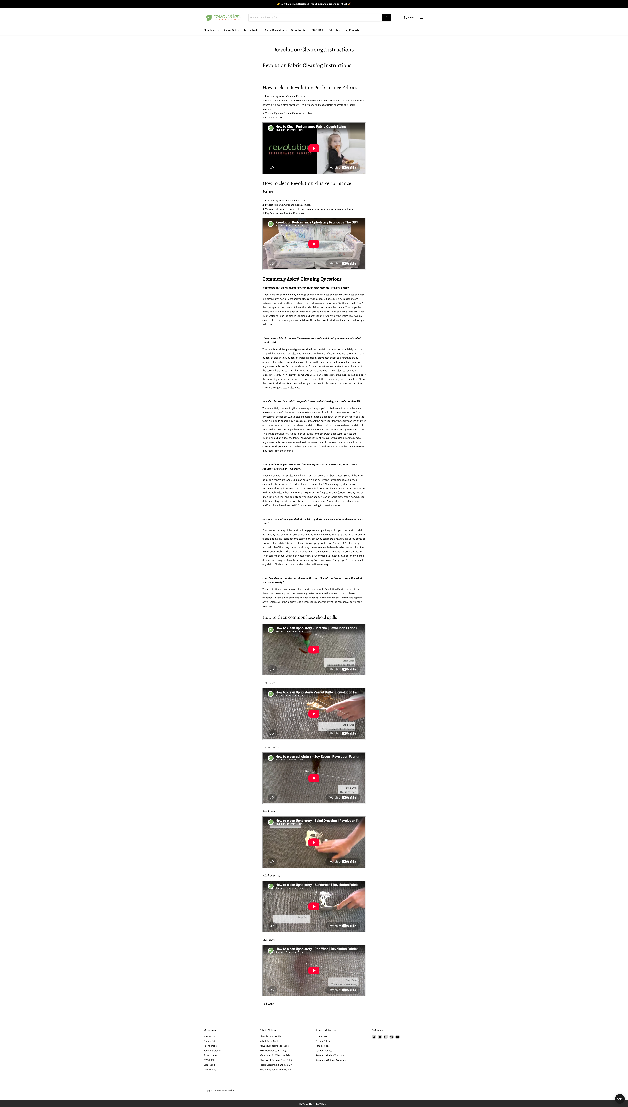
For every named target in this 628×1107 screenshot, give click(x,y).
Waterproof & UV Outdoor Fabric (276, 1055)
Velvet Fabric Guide (269, 1041)
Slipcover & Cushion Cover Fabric (276, 1060)
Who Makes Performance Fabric (275, 1069)
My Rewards (352, 30)
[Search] (386, 17)
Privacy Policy (323, 1041)
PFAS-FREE (318, 30)
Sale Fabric (334, 30)
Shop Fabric (210, 30)
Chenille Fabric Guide (270, 1036)
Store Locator (299, 30)
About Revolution (275, 30)
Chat (619, 1098)
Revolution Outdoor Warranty (331, 1060)
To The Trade (251, 30)
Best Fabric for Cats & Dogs (273, 1050)
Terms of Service (324, 1050)
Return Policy (322, 1046)
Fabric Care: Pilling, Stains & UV (276, 1065)
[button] (314, 1103)
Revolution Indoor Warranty (330, 1055)
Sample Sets (230, 30)
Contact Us (321, 1036)
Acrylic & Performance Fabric (274, 1046)
